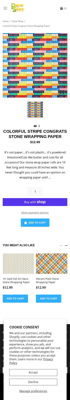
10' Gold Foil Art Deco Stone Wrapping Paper (16, 280)
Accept (33, 372)
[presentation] (61, 245)
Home (6, 21)
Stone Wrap (17, 21)
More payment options (35, 212)
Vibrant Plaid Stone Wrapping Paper (47, 280)
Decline (33, 382)
